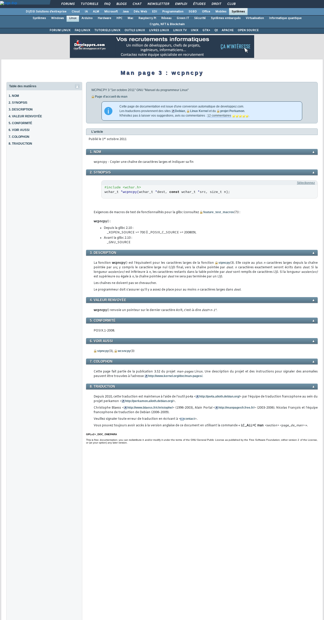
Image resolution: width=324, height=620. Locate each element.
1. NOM (14, 96)
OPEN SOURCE (248, 30)
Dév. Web (140, 11)
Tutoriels (89, 4)
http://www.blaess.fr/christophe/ (150, 407)
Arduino (87, 18)
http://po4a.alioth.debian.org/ (219, 396)
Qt (216, 30)
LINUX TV (180, 30)
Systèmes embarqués (226, 18)
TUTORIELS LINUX (107, 30)
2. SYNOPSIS (18, 102)
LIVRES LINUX (159, 30)
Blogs (121, 4)
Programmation (173, 11)
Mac (130, 18)
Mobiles (221, 11)
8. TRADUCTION (20, 143)
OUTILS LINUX (135, 30)
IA (86, 11)
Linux (72, 18)
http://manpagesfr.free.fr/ (236, 407)
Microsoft (111, 11)
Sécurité (200, 18)
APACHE (228, 30)
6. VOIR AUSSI (19, 130)
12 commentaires (219, 115)
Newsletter (158, 4)
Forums (67, 4)
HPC (119, 18)
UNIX (194, 30)
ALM (96, 11)
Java (126, 11)
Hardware (104, 18)
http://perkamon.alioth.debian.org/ (149, 401)
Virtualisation (255, 18)
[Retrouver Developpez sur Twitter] (314, 31)
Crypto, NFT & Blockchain (167, 24)
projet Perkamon (232, 111)
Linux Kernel (199, 111)
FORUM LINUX (60, 30)
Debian (180, 111)
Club (231, 4)
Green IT (183, 18)
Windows (57, 18)
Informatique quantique (285, 18)
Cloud (76, 11)
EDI (154, 11)
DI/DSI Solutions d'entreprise (46, 11)
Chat (137, 4)
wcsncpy (124, 351)
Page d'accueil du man (111, 96)
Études (199, 4)
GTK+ (206, 30)
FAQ (107, 4)
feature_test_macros (218, 212)
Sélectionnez (306, 183)
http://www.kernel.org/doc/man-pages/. (175, 376)
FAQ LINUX (82, 30)
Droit (216, 4)
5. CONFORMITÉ (20, 123)
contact (189, 418)
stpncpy (224, 262)
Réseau (166, 18)
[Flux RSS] (309, 31)
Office (206, 11)
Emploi (180, 4)
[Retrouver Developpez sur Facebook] (319, 31)
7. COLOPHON (19, 137)
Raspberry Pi (147, 18)
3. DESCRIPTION (21, 109)
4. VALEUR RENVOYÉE (25, 116)
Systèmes (238, 11)
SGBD (193, 11)
